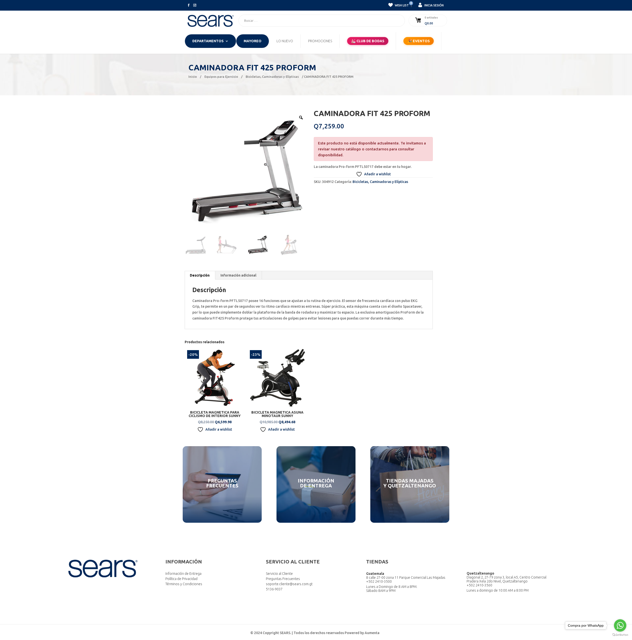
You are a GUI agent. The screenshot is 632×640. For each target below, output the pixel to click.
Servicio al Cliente (279, 574)
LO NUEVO (284, 41)
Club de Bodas (367, 41)
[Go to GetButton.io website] (620, 635)
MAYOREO (252, 41)
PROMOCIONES (320, 41)
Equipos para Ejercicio (221, 76)
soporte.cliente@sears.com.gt (289, 584)
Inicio (192, 76)
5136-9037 (274, 589)
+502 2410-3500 (379, 581)
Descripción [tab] (200, 275)
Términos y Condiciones (183, 584)
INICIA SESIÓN (434, 5)
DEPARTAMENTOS (208, 41)
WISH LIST (401, 4)
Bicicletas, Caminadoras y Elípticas (272, 76)
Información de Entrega (183, 574)
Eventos (418, 41)
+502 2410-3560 (479, 585)
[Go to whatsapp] (620, 625)
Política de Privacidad (181, 579)
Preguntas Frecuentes (283, 579)
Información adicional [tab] (238, 275)
